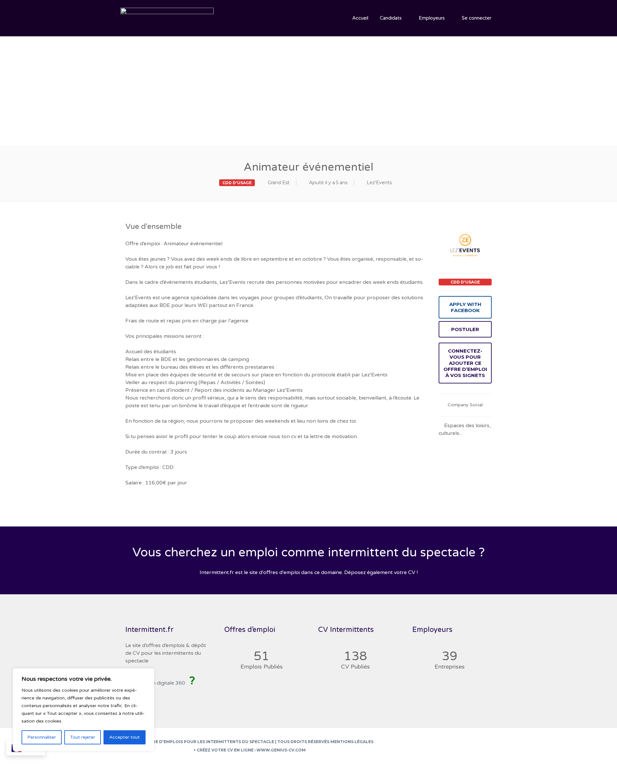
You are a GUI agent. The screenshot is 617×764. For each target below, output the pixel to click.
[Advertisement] (308, 83)
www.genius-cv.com (281, 750)
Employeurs (432, 18)
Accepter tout (124, 737)
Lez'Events (379, 182)
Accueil (360, 18)
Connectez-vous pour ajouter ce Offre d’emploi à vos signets (465, 363)
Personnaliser (41, 737)
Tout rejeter (82, 737)
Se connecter (476, 18)
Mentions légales (351, 741)
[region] (83, 709)
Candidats (391, 18)
